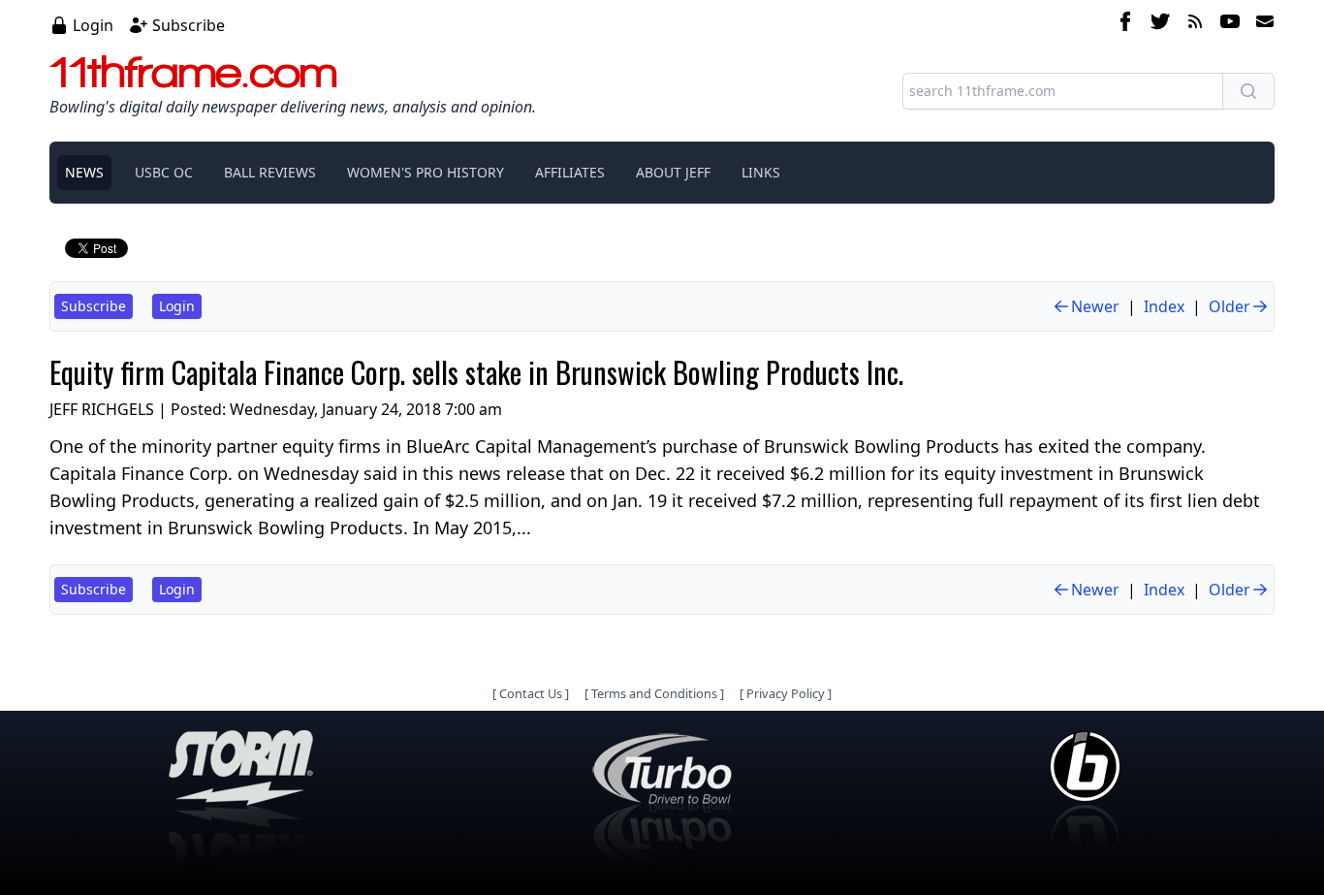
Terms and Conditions (654, 693)
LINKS (760, 172)
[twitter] (1160, 24)
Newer (1095, 306)
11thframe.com (193, 72)
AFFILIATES (570, 172)
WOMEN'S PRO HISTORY (425, 172)
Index (1164, 306)
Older (1229, 306)
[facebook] (1125, 24)
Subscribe (188, 25)
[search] (1248, 91)
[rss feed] (1195, 24)
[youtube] (1230, 24)
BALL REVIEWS (270, 172)
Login (93, 25)
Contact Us (530, 693)
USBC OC (164, 172)
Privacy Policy (785, 693)
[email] (1261, 24)
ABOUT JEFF (673, 172)
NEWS (84, 172)
